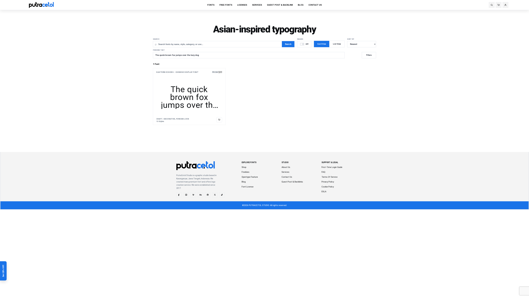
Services (285, 172)
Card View (321, 44)
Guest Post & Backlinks (292, 182)
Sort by (350, 39)
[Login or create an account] (505, 5)
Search (156, 39)
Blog (244, 182)
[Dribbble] (207, 194)
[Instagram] (186, 194)
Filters (369, 55)
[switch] (304, 44)
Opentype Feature (250, 177)
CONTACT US (315, 5)
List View (337, 44)
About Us (286, 167)
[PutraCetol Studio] (41, 5)
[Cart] (498, 5)
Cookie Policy (328, 186)
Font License (247, 186)
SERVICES (257, 5)
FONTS (210, 5)
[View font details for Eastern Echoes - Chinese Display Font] (219, 119)
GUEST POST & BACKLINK (280, 5)
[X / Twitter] (214, 194)
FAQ (323, 172)
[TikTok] (222, 194)
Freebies (245, 172)
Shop (244, 167)
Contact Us (287, 177)
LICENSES (242, 5)
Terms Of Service (330, 177)
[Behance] (200, 194)
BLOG (300, 5)
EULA (324, 191)
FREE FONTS (225, 5)
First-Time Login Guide (332, 167)
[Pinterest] (193, 194)
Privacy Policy (328, 182)
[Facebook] (179, 194)
